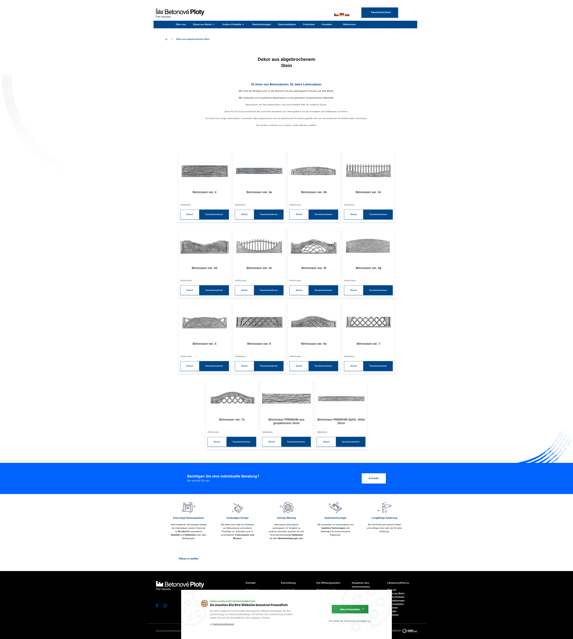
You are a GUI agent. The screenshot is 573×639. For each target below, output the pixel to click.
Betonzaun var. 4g (368, 268)
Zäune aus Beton (202, 24)
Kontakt (374, 478)
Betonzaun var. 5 (204, 343)
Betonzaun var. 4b (314, 192)
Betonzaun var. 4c (368, 192)
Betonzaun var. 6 (259, 343)
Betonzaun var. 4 (204, 192)
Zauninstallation (287, 24)
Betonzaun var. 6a (313, 343)
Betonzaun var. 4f (313, 268)
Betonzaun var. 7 (368, 343)
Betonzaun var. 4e (259, 268)
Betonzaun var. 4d (204, 268)
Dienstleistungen (261, 24)
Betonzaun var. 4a (259, 192)
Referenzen (349, 24)
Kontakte (327, 24)
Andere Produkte (231, 24)
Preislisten (309, 24)
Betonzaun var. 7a (232, 419)
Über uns (181, 24)
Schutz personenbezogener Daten (172, 630)
